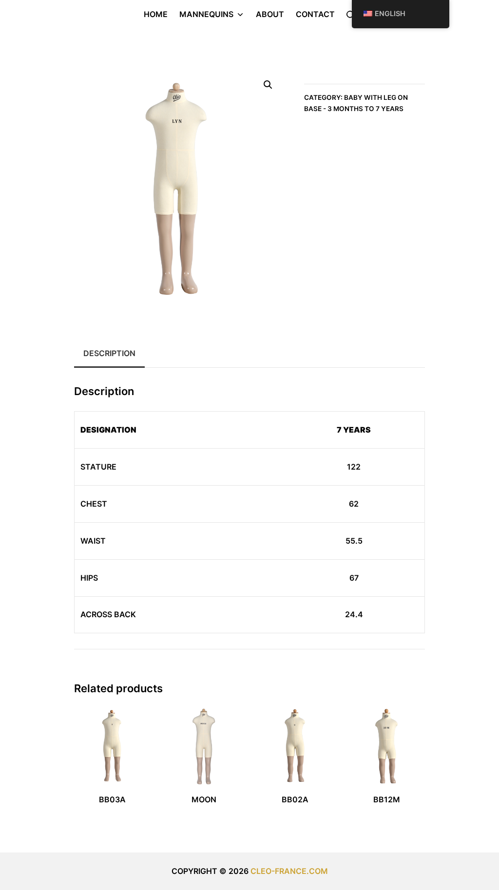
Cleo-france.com (289, 871)
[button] (268, 85)
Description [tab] (109, 353)
